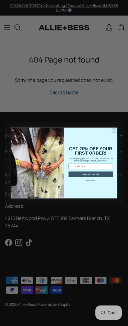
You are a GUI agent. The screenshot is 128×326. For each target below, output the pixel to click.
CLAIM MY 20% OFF (90, 174)
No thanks (90, 180)
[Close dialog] (114, 130)
